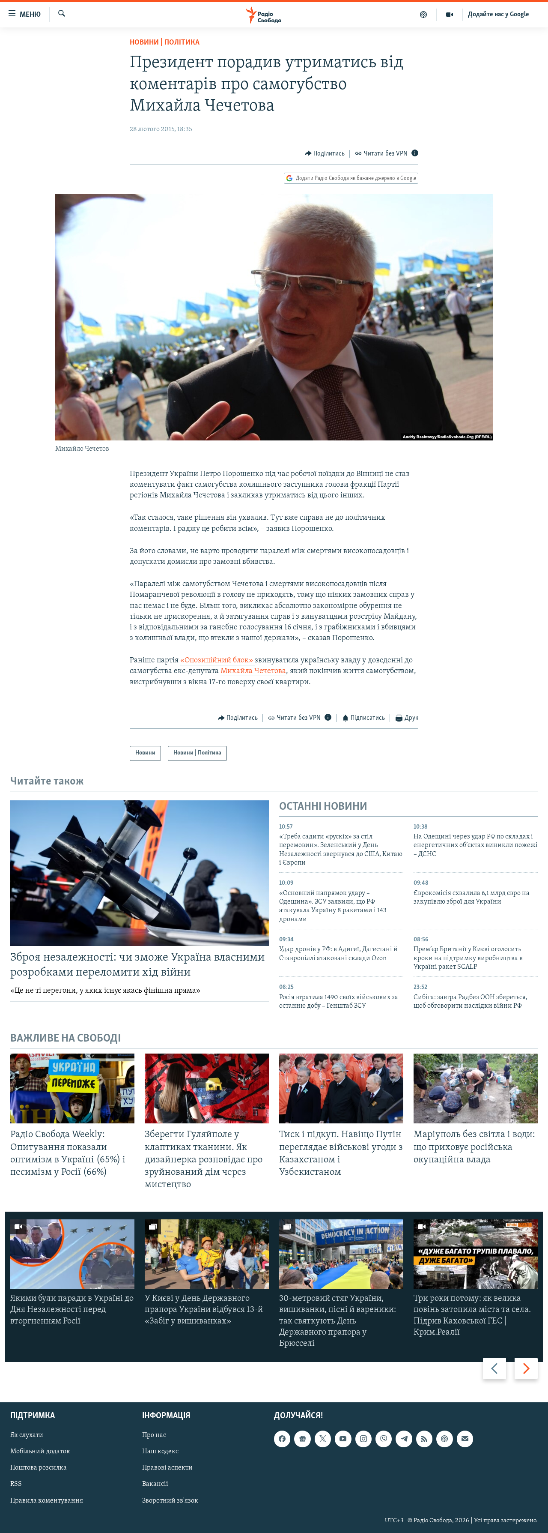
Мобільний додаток (40, 1452)
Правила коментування (46, 1500)
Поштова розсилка (38, 1468)
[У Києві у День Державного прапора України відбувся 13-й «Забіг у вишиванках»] (207, 1254)
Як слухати (26, 1435)
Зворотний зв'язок (170, 1500)
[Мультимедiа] (450, 15)
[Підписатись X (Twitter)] (323, 1439)
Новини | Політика (165, 43)
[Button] (325, 153)
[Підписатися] (465, 1439)
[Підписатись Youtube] (343, 1439)
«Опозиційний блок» (217, 661)
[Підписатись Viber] (383, 1439)
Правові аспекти (167, 1468)
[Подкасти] (424, 15)
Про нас (154, 1435)
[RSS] (424, 1439)
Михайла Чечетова (253, 671)
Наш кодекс (160, 1452)
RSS (16, 1484)
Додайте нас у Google (498, 14)
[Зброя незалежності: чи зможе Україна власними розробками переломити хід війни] (139, 873)
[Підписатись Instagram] (363, 1439)
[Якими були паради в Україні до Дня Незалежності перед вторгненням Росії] (72, 1254)
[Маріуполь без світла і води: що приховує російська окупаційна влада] (476, 1088)
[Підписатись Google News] (302, 1439)
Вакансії (155, 1484)
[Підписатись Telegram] (404, 1439)
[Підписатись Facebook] (282, 1439)
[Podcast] (444, 1439)
